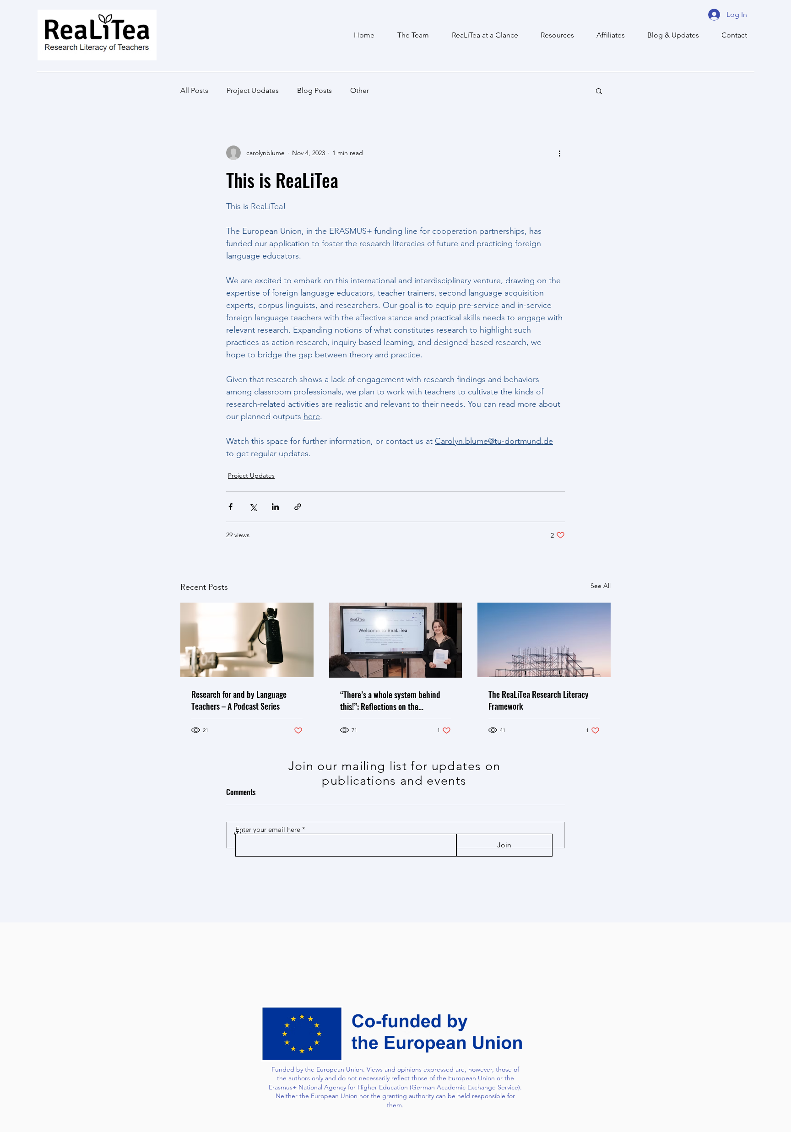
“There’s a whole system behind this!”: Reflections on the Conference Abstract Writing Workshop (390, 700)
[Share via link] (297, 506)
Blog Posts (314, 90)
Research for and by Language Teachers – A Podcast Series (239, 700)
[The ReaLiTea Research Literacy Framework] (544, 640)
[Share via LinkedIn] (275, 506)
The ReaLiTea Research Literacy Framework (538, 700)
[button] (606, 35)
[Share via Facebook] (230, 506)
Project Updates (253, 90)
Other (359, 90)
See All (601, 586)
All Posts (194, 90)
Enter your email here (267, 829)
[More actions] (559, 152)
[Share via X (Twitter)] (253, 506)
